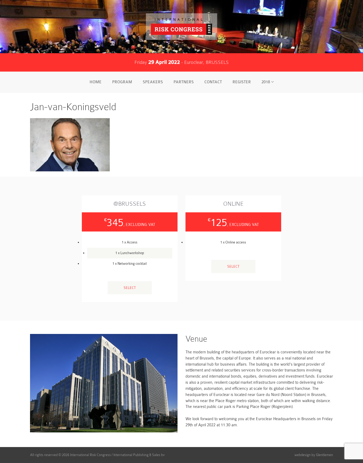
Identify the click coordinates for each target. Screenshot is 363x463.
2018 (266, 82)
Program (122, 82)
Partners (184, 82)
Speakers (153, 82)
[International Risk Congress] (181, 26)
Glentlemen (324, 455)
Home (96, 82)
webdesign (302, 455)
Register (242, 82)
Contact (213, 82)
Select (130, 288)
